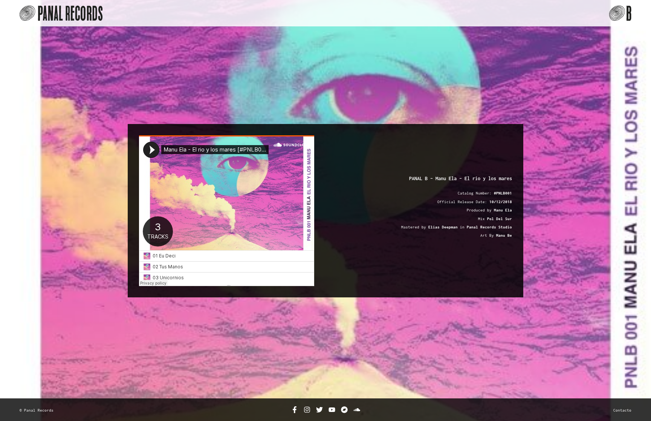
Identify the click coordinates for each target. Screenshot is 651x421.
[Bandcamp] (344, 409)
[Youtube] (332, 409)
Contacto (622, 410)
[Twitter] (319, 409)
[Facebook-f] (294, 409)
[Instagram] (307, 409)
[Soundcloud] (356, 409)
